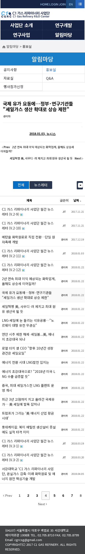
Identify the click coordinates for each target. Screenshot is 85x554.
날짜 (76, 200)
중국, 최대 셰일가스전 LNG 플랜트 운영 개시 (28, 388)
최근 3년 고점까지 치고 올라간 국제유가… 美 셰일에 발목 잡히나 (28, 402)
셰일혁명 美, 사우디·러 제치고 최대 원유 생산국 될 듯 (28, 309)
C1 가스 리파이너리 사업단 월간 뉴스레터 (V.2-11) (28, 253)
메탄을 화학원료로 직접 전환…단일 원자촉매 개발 (28, 239)
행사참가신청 (13, 86)
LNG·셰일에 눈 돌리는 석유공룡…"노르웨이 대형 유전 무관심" (28, 323)
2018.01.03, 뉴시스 (43, 134)
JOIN (62, 4)
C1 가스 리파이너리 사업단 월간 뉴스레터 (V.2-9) (28, 211)
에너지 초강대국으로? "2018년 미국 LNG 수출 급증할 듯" (28, 374)
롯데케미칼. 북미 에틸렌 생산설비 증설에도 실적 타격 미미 (29, 429)
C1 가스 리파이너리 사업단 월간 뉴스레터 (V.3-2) (28, 457)
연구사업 (21, 34)
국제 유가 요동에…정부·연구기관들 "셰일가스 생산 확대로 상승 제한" (38, 106)
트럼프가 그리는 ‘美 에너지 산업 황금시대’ (28, 415)
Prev (8, 495)
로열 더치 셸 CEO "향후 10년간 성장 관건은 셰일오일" (27, 350)
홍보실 (51, 69)
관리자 (6, 116)
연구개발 (63, 25)
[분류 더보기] (80, 185)
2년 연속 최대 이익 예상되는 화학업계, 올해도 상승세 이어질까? (28, 281)
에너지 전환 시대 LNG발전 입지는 (25, 362)
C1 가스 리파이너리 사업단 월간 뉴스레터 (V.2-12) (28, 267)
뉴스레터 (40, 184)
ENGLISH (71, 5)
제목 (29, 200)
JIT (64, 211)
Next (42, 504)
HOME (44, 4)
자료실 (8, 78)
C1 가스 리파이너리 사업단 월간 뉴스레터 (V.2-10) (28, 225)
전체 (21, 184)
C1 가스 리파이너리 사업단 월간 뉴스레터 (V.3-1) (28, 443)
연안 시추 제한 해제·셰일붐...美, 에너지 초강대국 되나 (28, 337)
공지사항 (10, 69)
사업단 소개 (21, 25)
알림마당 (63, 34)
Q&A (49, 78)
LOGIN (53, 4)
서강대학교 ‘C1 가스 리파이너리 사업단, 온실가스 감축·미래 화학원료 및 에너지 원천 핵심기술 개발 (28, 473)
